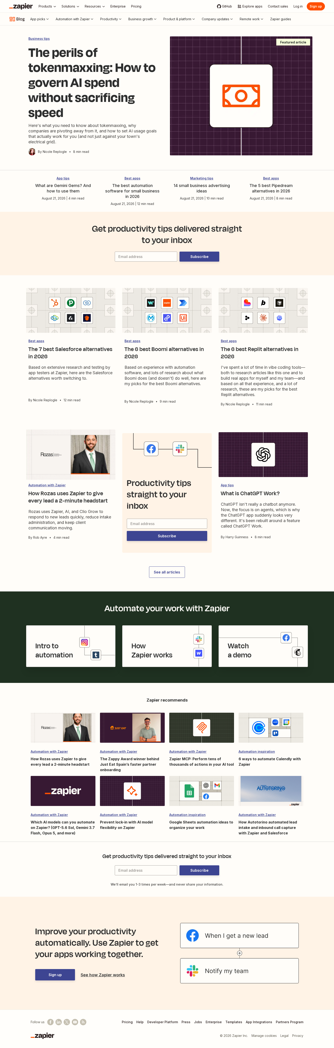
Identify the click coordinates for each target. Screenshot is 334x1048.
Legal (284, 1036)
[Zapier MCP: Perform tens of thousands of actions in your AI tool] (201, 730)
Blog (20, 19)
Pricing (127, 1022)
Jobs (198, 1022)
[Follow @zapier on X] (67, 1022)
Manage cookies (264, 1036)
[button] (199, 257)
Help (140, 1022)
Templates (233, 1022)
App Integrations (259, 1022)
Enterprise (214, 1022)
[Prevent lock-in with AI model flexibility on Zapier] (132, 793)
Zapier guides (280, 19)
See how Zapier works (103, 974)
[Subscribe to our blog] (83, 1022)
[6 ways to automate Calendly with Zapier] (271, 730)
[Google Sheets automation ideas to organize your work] (201, 793)
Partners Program (289, 1022)
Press (186, 1022)
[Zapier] (21, 6)
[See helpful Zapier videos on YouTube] (75, 1022)
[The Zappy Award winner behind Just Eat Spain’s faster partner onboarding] (132, 730)
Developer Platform (162, 1022)
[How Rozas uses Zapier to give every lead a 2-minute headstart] (63, 730)
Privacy (297, 1036)
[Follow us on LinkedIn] (58, 1022)
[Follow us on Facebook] (50, 1022)
